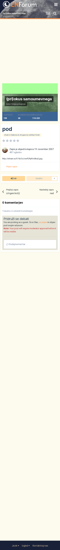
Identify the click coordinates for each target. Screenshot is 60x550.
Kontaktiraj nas (40, 545)
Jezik (15, 545)
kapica (22, 104)
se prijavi (43, 222)
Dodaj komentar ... (18, 244)
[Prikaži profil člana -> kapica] (5, 150)
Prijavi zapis (11, 166)
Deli (14, 178)
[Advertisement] (30, 50)
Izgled (25, 545)
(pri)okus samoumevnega (29, 99)
